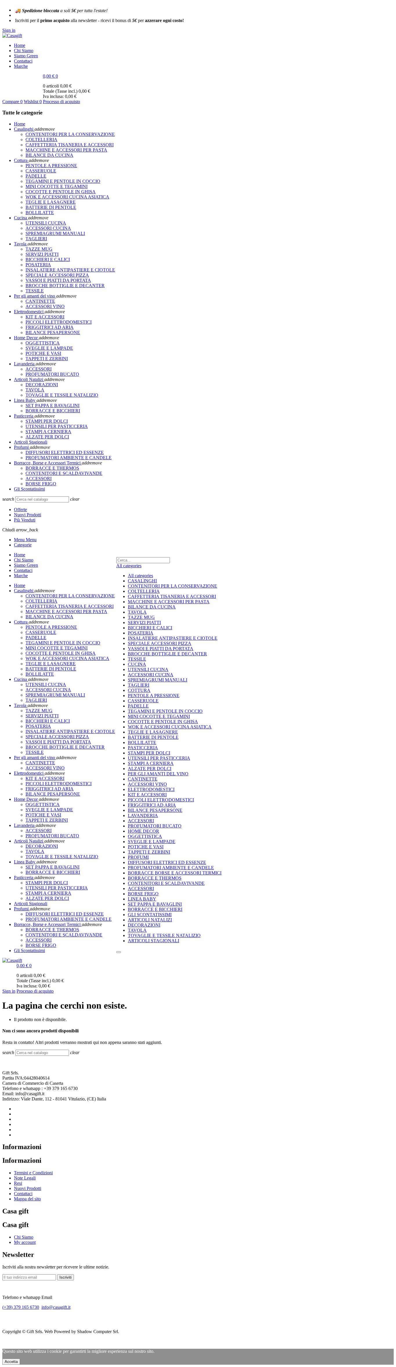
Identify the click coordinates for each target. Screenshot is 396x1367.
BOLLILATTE (142, 742)
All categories (140, 575)
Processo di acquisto (61, 101)
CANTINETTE (142, 779)
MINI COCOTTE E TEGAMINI (159, 716)
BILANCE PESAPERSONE (155, 810)
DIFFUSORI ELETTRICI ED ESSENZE (167, 862)
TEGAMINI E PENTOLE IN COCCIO (165, 711)
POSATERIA (140, 632)
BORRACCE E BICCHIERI (155, 909)
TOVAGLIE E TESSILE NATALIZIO (164, 935)
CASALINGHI (142, 580)
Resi (18, 1183)
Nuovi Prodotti (27, 514)
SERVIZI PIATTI (144, 622)
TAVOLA (137, 612)
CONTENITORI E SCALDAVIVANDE (166, 883)
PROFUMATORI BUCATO (154, 825)
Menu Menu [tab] (25, 539)
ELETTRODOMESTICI (151, 789)
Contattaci (23, 1193)
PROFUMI (138, 857)
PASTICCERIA (143, 747)
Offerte (20, 509)
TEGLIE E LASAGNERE (153, 732)
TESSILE (137, 659)
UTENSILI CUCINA (148, 669)
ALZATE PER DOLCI (149, 768)
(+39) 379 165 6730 (20, 1307)
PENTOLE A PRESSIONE (153, 695)
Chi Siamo (23, 1237)
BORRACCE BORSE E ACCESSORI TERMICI (174, 872)
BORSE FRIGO (143, 893)
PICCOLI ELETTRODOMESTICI (161, 799)
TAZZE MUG (141, 617)
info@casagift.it (55, 1307)
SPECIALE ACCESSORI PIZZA (159, 643)
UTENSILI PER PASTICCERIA (159, 758)
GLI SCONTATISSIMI (150, 914)
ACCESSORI (141, 820)
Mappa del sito (27, 1198)
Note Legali (25, 1177)
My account (25, 1242)
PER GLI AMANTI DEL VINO (158, 773)
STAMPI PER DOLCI (149, 752)
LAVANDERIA (143, 815)
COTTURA (139, 690)
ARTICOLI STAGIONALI (153, 940)
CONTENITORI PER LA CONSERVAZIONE (172, 586)
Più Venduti (24, 519)
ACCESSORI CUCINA (150, 674)
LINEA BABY (142, 898)
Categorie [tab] (23, 544)
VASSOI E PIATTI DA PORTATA (160, 648)
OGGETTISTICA (145, 836)
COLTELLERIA (144, 591)
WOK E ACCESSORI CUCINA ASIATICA (170, 726)
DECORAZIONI (144, 925)
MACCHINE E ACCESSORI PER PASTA (169, 601)
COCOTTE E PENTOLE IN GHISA (163, 721)
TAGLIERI (138, 685)
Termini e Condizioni (33, 1172)
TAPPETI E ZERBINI (149, 852)
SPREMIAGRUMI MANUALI (157, 679)
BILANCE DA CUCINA (152, 606)
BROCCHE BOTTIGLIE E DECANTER (167, 653)
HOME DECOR (143, 831)
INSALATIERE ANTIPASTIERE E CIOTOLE (172, 638)
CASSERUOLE (143, 700)
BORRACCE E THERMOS (154, 878)
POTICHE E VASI (146, 846)
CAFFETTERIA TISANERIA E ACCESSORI (172, 596)
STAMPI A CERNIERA (151, 763)
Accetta (11, 1361)
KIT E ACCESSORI (147, 794)
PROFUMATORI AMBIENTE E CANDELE (171, 867)
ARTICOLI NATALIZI (150, 919)
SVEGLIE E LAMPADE (151, 841)
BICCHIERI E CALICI (150, 627)
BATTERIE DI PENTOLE (153, 737)
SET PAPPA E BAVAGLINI (155, 904)
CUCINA (137, 664)
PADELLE (138, 705)
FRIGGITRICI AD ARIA (152, 805)
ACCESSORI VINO (147, 784)
